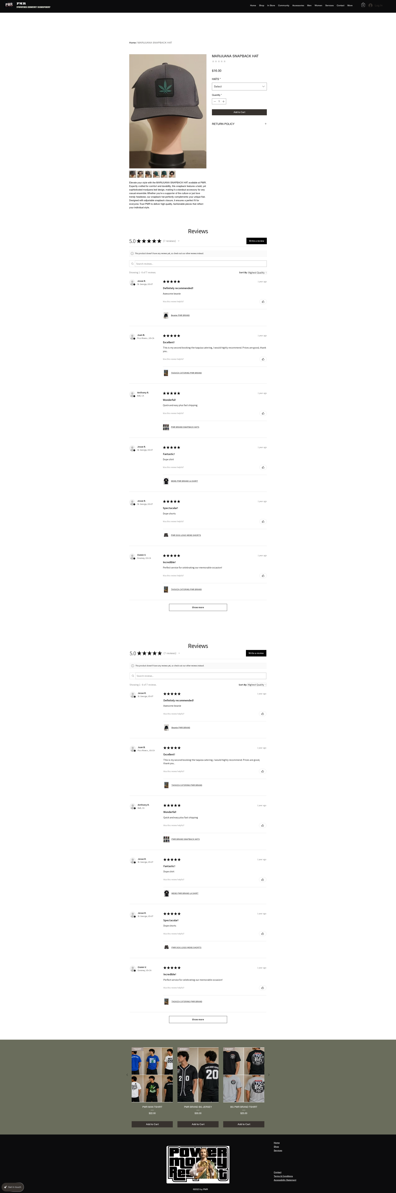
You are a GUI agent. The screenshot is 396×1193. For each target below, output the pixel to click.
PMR (21, 3)
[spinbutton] (219, 106)
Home (132, 42)
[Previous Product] (127, 1075)
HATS (216, 84)
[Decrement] (214, 106)
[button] (363, 4)
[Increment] (224, 106)
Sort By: (243, 272)
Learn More (258, 77)
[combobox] (239, 91)
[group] (198, 1087)
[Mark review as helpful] (263, 301)
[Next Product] (269, 1075)
